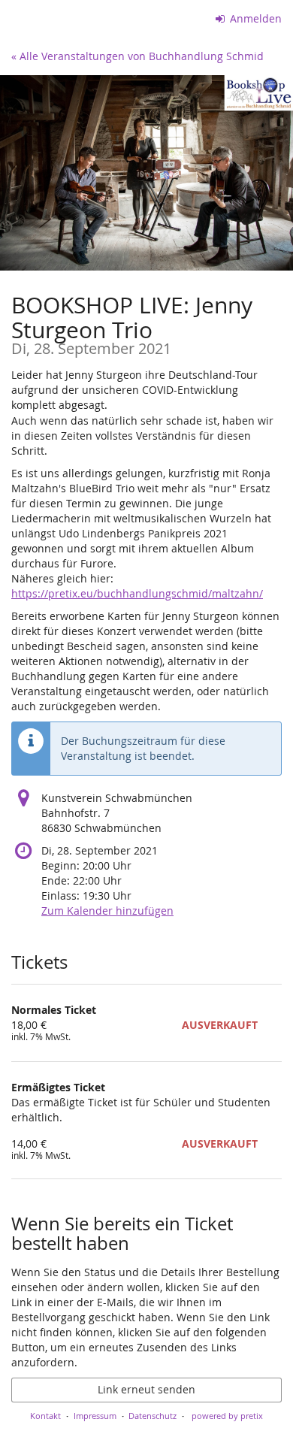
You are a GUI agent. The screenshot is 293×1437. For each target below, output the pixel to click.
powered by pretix (227, 1415)
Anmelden (254, 18)
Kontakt (45, 1415)
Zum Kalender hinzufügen (107, 910)
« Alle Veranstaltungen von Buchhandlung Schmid (137, 56)
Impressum (95, 1415)
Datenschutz (152, 1415)
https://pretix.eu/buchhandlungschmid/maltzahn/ (137, 593)
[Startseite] (146, 173)
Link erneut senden (146, 1389)
